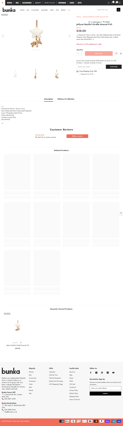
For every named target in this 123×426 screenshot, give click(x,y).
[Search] (108, 9)
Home (78, 17)
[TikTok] (108, 372)
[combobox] (106, 9)
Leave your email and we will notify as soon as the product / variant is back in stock (96, 62)
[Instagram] (96, 372)
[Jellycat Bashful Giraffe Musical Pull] (17, 326)
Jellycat (78, 28)
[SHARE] (120, 53)
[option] (36, 36)
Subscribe (114, 67)
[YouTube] (113, 372)
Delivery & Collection (66, 99)
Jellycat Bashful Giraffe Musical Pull (17, 345)
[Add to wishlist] (116, 53)
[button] (3, 36)
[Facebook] (91, 372)
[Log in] (108, 3)
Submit (105, 393)
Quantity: (79, 50)
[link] (17, 194)
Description (48, 99)
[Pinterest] (102, 372)
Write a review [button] (77, 136)
